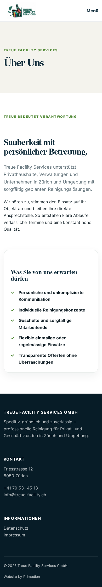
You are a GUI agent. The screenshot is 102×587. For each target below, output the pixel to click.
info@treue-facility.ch (25, 494)
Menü (92, 10)
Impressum (14, 534)
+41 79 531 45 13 (21, 488)
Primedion (31, 576)
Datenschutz (16, 528)
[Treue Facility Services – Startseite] (22, 10)
